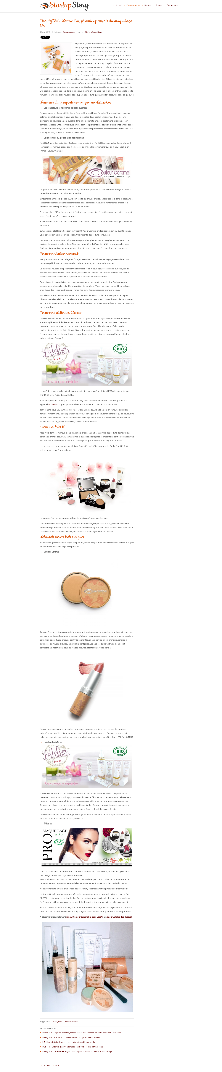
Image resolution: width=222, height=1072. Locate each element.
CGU (57, 1065)
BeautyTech (57, 1021)
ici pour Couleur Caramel (77, 916)
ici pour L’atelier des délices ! (119, 916)
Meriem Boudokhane (93, 32)
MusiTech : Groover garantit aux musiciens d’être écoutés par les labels (72, 1047)
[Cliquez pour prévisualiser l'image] (56, 74)
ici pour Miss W (96, 916)
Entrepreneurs (69, 32)
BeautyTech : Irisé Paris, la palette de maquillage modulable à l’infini (71, 1037)
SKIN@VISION (54, 404)
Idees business (71, 1021)
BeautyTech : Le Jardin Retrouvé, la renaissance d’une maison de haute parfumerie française (81, 1032)
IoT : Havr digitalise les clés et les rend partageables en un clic (68, 1042)
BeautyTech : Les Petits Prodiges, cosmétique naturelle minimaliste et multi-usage (77, 1051)
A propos (47, 1065)
